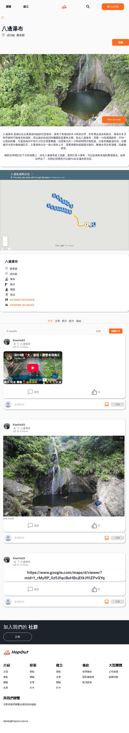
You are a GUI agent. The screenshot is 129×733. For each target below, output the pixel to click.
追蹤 (120, 42)
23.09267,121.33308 (22, 299)
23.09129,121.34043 (22, 305)
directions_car (6, 304)
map (6, 299)
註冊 (17, 636)
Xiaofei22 (19, 340)
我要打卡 (115, 331)
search (88, 6)
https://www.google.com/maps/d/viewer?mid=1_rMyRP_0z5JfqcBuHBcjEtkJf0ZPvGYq (65, 575)
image (106, 404)
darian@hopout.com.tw (15, 721)
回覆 (117, 404)
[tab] (50, 321)
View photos (113, 119)
